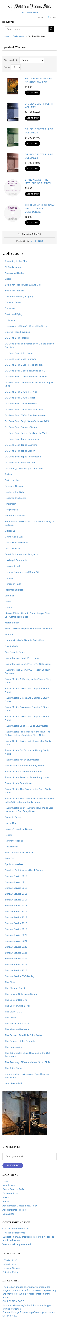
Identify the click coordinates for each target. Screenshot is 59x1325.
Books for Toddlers (14, 290)
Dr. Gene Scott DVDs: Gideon (20, 397)
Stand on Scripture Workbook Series (24, 870)
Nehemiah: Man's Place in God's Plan (24, 640)
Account (40, 18)
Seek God (10, 858)
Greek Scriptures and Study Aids (22, 554)
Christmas (10, 308)
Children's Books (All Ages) (19, 296)
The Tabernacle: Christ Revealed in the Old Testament (27, 1055)
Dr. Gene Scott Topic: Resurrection (23, 456)
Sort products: (11, 60)
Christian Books (13, 302)
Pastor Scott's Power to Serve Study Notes (27, 777)
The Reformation (13, 1047)
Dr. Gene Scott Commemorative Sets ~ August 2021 (29, 384)
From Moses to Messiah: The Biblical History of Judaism (29, 523)
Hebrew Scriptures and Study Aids (22, 572)
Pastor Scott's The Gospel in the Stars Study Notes (28, 791)
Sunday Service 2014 (16, 899)
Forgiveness (11, 509)
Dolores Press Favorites (17, 332)
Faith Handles (12, 480)
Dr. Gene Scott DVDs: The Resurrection (25, 415)
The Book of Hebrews (16, 1000)
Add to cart (33, 93)
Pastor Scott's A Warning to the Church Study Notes (28, 681)
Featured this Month (15, 498)
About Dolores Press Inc (15, 1209)
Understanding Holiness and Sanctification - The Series (27, 1076)
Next (40, 241)
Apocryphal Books (14, 273)
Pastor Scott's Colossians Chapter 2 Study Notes (27, 699)
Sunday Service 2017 (16, 917)
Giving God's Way (14, 536)
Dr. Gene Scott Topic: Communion (22, 439)
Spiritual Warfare (14, 864)
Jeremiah (10, 595)
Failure (8, 474)
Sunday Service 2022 (16, 946)
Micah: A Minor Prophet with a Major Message (28, 628)
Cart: (53, 18)
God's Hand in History (16, 542)
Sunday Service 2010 (16, 876)
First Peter (10, 503)
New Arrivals (11, 646)
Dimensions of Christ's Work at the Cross (26, 326)
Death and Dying (13, 314)
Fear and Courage (14, 486)
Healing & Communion (16, 560)
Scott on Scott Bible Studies (19, 852)
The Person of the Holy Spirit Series (23, 1035)
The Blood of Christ (15, 988)
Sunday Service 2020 (16, 935)
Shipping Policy (10, 1272)
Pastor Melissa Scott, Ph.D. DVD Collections (27, 664)
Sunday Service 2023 (16, 952)
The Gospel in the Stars (17, 1023)
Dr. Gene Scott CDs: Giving (19, 353)
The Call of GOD (13, 1011)
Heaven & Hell (12, 566)
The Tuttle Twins (13, 1068)
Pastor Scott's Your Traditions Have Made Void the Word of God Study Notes (29, 809)
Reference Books (14, 840)
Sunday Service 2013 (16, 893)
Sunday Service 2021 (16, 941)
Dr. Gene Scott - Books (17, 337)
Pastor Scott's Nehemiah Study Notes (24, 765)
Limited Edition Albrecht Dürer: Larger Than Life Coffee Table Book (27, 615)
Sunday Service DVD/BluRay (20, 976)
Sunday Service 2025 (16, 964)
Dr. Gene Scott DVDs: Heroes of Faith (24, 409)
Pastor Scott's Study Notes (18, 783)
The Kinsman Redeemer (17, 1029)
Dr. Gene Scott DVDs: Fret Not (21, 391)
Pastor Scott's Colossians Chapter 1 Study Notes (27, 690)
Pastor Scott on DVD (13, 1189)
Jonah (8, 601)
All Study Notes (13, 267)
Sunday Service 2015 (16, 905)
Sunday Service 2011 (16, 882)
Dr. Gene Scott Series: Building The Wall (26, 433)
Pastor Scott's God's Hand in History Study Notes (27, 752)
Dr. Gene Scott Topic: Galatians (21, 445)
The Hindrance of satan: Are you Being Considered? (40, 208)
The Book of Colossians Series (21, 994)
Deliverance (11, 320)
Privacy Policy (9, 1260)
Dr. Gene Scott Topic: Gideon (20, 450)
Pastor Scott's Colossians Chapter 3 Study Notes (27, 709)
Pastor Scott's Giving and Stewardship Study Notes (28, 743)
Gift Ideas (10, 530)
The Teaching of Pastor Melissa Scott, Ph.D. (27, 1062)
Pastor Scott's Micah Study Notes (22, 759)
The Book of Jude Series (17, 1005)
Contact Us (8, 1214)
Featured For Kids (14, 492)
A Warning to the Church (17, 261)
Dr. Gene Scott (10, 1193)
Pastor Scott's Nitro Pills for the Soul (23, 771)
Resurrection (11, 846)
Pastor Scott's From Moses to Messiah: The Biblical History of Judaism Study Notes (27, 733)
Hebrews (9, 578)
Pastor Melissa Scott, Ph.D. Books (22, 658)
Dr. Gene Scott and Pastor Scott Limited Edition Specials (29, 345)
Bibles (8, 279)
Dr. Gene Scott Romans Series (21, 427)
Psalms (8, 835)
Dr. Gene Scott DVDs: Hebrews (21, 403)
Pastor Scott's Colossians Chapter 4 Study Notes (27, 718)
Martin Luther (12, 622)
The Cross (10, 1017)
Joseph (8, 607)
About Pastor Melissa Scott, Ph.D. (19, 1205)
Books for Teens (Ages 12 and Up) (23, 284)
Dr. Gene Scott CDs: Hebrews (20, 359)
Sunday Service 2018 (16, 923)
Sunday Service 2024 (16, 958)
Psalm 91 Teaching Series (18, 829)
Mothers (9, 634)
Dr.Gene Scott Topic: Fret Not (20, 462)
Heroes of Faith (13, 584)
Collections (18, 36)
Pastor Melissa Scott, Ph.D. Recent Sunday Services (27, 671)
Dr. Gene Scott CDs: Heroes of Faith (24, 364)
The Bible (10, 982)
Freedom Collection (15, 515)
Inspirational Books (15, 589)
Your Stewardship (14, 1083)
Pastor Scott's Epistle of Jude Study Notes (26, 725)
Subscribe (13, 1165)
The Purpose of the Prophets (20, 1041)
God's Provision (13, 548)
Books (5, 1201)
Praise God (11, 823)
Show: (7, 67)
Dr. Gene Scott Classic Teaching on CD (25, 370)
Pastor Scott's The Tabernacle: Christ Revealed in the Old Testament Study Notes (29, 800)
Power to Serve (13, 817)
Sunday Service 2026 (16, 970)
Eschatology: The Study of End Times (24, 468)
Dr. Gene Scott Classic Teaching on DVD (26, 376)
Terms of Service (11, 1268)
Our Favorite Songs (15, 652)
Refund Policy (9, 1264)
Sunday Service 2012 (16, 888)
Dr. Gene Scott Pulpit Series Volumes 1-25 (27, 421)
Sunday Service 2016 (16, 911)
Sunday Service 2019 (16, 929)
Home (5, 36)
